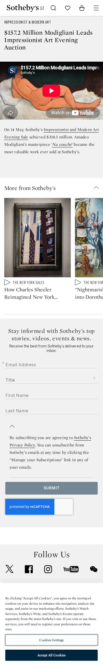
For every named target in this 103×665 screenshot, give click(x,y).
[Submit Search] (53, 8)
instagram (48, 569)
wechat (93, 569)
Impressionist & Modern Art (27, 22)
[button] (53, 188)
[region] (51, 624)
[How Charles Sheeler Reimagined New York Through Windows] (37, 238)
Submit (52, 488)
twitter (9, 569)
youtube (71, 569)
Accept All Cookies (51, 655)
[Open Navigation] (96, 8)
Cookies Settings (51, 640)
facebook (29, 569)
